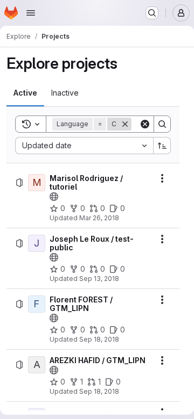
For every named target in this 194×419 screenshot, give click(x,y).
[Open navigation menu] (30, 12)
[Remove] (125, 124)
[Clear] (144, 124)
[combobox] (84, 145)
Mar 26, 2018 (99, 218)
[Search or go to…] (152, 12)
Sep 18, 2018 (99, 339)
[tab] (25, 93)
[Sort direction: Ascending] (162, 145)
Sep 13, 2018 (99, 278)
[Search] (162, 124)
